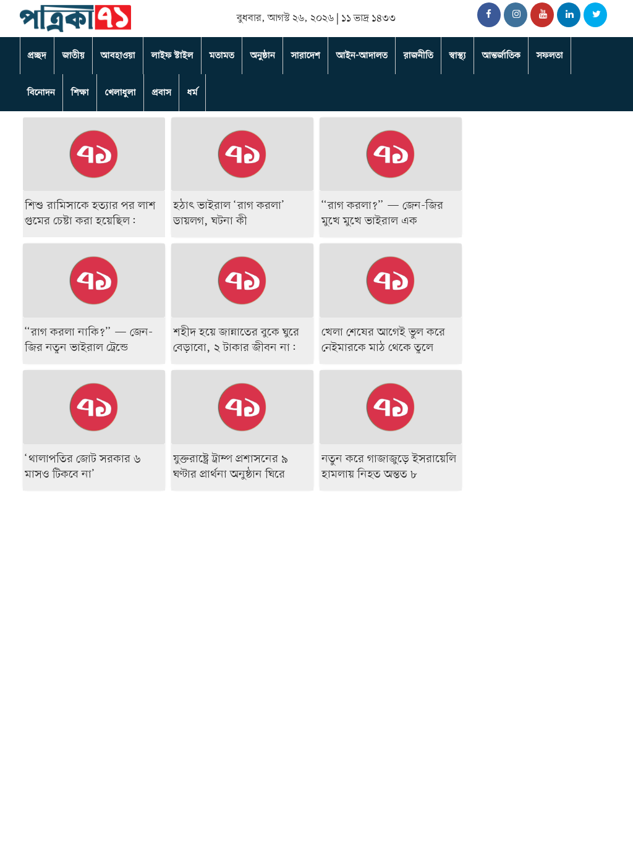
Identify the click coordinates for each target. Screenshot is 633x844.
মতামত (222, 55)
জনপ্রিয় (576, 500)
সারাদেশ (305, 55)
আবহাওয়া (118, 55)
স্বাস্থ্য (457, 55)
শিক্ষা (80, 93)
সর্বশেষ (503, 500)
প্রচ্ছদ (37, 55)
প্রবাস (161, 93)
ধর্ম (192, 93)
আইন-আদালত (362, 55)
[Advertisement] (242, 554)
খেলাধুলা (120, 93)
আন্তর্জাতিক (501, 55)
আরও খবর (579, 790)
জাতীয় (73, 55)
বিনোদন (41, 93)
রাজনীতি (418, 55)
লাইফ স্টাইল (172, 55)
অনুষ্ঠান (262, 55)
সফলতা (550, 55)
